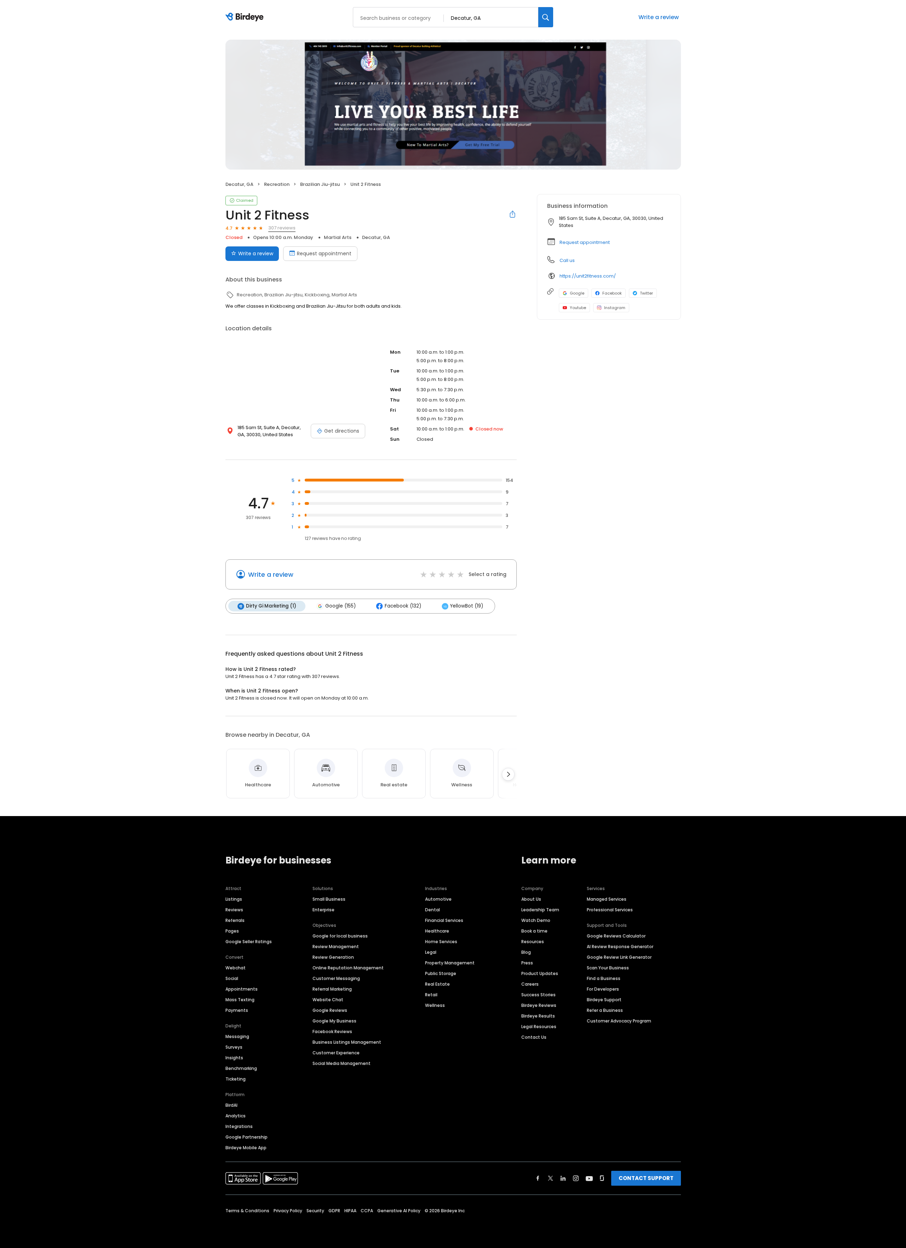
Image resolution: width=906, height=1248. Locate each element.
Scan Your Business (608, 968)
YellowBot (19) (466, 606)
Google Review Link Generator (619, 957)
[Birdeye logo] (245, 17)
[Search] (545, 17)
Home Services (441, 942)
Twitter (646, 293)
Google (577, 293)
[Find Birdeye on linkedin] (563, 1178)
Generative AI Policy (398, 1211)
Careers (530, 984)
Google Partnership (246, 1137)
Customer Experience (336, 1053)
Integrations (239, 1126)
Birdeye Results (538, 1016)
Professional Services (610, 910)
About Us (531, 899)
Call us (567, 260)
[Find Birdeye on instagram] (576, 1178)
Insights (234, 1058)
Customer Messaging (336, 978)
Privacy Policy (288, 1211)
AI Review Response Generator (620, 947)
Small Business (328, 899)
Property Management (450, 963)
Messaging (237, 1036)
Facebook (612, 293)
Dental (432, 910)
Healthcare (437, 931)
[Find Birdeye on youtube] (589, 1178)
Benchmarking (241, 1068)
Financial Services (444, 920)
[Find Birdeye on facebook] (538, 1178)
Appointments (241, 989)
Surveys (233, 1047)
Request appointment (324, 253)
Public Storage (440, 973)
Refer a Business (605, 1010)
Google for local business (340, 936)
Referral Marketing (332, 989)
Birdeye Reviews (538, 1005)
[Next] (508, 774)
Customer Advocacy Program (619, 1021)
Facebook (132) (403, 606)
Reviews (234, 910)
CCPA (367, 1211)
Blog (526, 952)
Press (527, 963)
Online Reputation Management (348, 968)
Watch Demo (535, 920)
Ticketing (235, 1079)
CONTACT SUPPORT (646, 1178)
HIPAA (350, 1211)
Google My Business (334, 1021)
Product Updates (539, 973)
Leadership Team (540, 910)
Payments (236, 1010)
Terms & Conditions (247, 1211)
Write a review (658, 17)
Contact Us (533, 1037)
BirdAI (231, 1105)
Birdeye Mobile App (245, 1148)
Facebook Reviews (332, 1031)
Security (315, 1211)
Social (231, 978)
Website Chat (327, 1000)
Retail (431, 995)
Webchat (235, 968)
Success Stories (538, 995)
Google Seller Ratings (248, 942)
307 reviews (282, 227)
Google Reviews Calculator (616, 936)
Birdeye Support (604, 1000)
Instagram (614, 307)
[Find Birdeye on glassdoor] (602, 1178)
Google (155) (340, 606)
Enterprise (323, 910)
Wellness (435, 1005)
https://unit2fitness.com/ (588, 276)
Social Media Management (341, 1063)
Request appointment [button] (585, 242)
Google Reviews (329, 1010)
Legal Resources (538, 1027)
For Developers (603, 989)
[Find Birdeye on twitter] (550, 1178)
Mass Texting (239, 1000)
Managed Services (606, 899)
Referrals (235, 920)
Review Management (335, 947)
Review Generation (333, 957)
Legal (430, 952)
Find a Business (603, 978)
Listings (233, 899)
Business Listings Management (346, 1042)
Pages (232, 931)
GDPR (334, 1211)
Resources (532, 942)
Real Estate (437, 984)
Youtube (578, 307)
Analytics (235, 1116)
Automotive (438, 899)
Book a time (534, 931)
